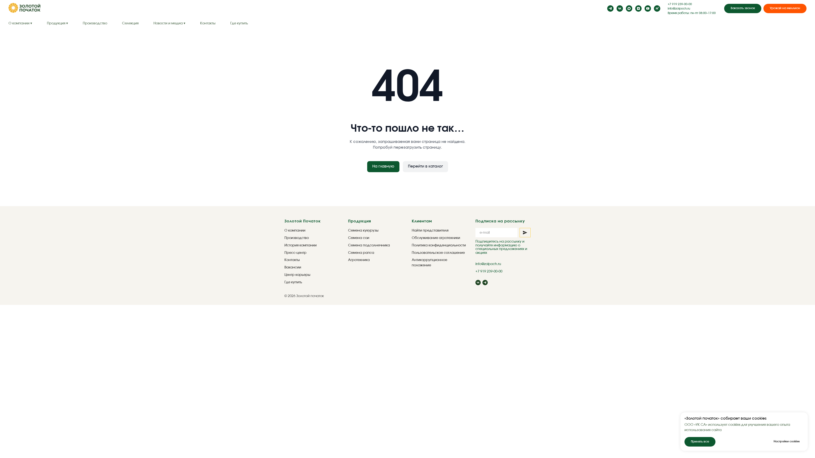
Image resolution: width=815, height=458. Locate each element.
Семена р (356, 252)
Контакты (207, 23)
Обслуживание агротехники (436, 238)
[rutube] (657, 8)
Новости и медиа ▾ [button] (169, 23)
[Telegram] (485, 282)
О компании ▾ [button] (20, 23)
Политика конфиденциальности (439, 245)
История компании (300, 245)
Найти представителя (430, 230)
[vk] (620, 8)
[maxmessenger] (629, 8)
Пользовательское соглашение (438, 252)
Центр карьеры (297, 274)
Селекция (130, 23)
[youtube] (648, 8)
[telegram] (610, 8)
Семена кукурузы (363, 230)
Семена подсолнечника (369, 245)
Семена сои (358, 238)
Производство (95, 23)
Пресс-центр (295, 252)
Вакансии (292, 267)
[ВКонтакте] (478, 282)
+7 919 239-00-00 (680, 4)
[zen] (638, 8)
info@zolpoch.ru (679, 8)
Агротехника (359, 260)
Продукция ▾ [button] (57, 23)
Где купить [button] (239, 23)
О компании (294, 230)
